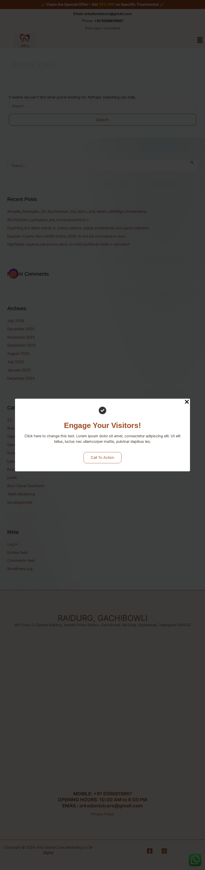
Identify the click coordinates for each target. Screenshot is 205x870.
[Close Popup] (187, 402)
